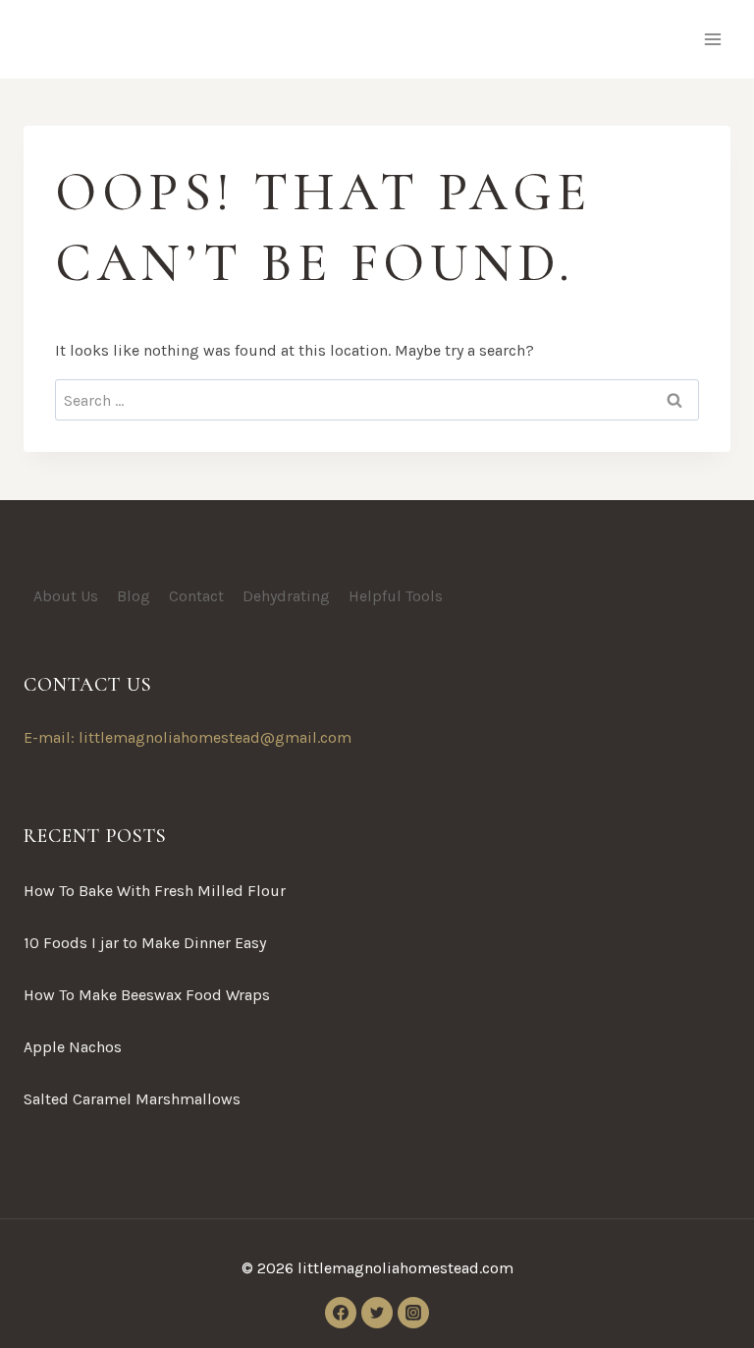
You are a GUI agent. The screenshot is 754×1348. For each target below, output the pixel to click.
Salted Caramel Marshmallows (132, 1099)
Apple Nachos (73, 1047)
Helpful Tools (396, 596)
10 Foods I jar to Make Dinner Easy (145, 942)
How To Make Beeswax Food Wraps (147, 994)
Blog (133, 596)
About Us (65, 596)
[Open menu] (712, 39)
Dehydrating (286, 596)
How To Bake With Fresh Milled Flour (155, 890)
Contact (196, 596)
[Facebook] (340, 1312)
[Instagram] (413, 1312)
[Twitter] (377, 1312)
